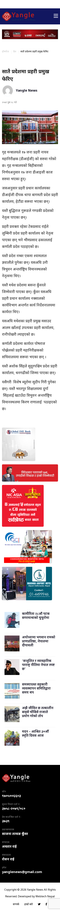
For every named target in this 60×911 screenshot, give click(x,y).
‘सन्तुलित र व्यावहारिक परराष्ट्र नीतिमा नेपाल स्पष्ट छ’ (38, 665)
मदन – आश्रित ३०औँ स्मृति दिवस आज (35, 734)
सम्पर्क (16, 904)
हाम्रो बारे (28, 904)
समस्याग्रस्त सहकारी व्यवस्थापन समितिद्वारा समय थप (36, 688)
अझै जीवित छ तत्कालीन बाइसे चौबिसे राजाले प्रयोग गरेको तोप (37, 712)
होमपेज (5, 51)
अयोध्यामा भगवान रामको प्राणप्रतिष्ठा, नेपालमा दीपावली (38, 641)
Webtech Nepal (45, 896)
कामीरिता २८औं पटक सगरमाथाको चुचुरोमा (36, 616)
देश (14, 51)
